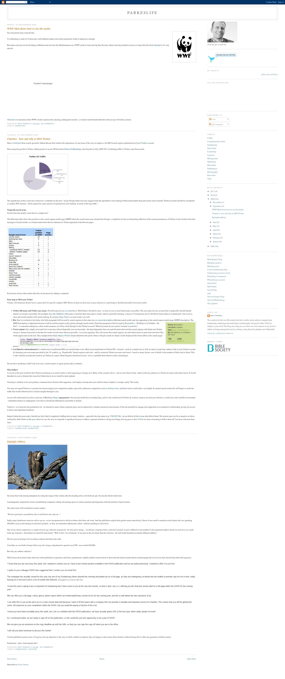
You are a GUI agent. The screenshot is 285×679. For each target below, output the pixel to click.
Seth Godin (211, 286)
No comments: (48, 123)
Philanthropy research (216, 279)
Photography (212, 172)
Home (102, 658)
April (215, 230)
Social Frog (212, 289)
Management (212, 158)
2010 (212, 195)
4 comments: (47, 426)
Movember (211, 165)
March (215, 233)
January (216, 241)
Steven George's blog (215, 296)
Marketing (20, 126)
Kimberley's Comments (216, 276)
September (217, 206)
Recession (211, 175)
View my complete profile (220, 333)
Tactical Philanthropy (216, 300)
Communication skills (216, 141)
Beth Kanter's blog (214, 259)
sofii (209, 293)
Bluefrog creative (214, 262)
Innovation (211, 148)
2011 (212, 191)
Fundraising (21, 428)
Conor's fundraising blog (217, 269)
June (215, 222)
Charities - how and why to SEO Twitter (28, 139)
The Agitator (212, 303)
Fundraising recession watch (218, 273)
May (215, 226)
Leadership (211, 151)
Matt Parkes (216, 315)
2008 (212, 246)
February (216, 237)
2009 (212, 199)
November (217, 202)
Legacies (32, 649)
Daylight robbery (16, 441)
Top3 (209, 178)
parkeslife (142, 12)
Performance (212, 168)
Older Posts (191, 658)
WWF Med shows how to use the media (28, 28)
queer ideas (211, 283)
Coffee (210, 138)
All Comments (217, 124)
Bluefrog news (213, 266)
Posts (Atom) (23, 664)
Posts (213, 119)
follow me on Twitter (269, 74)
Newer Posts (12, 658)
